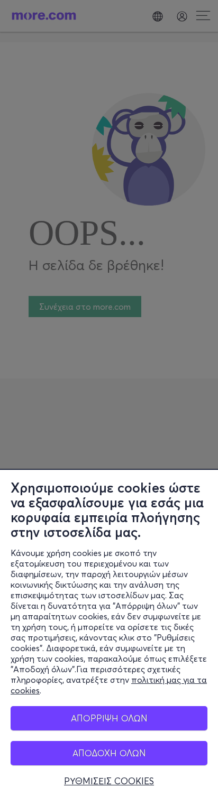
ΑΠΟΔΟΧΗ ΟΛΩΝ (109, 752)
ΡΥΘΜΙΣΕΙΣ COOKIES (109, 781)
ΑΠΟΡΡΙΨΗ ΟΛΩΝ (109, 718)
